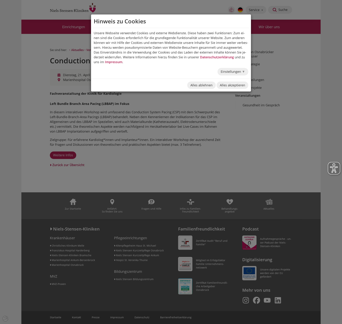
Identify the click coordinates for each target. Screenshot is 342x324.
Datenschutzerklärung (217, 57)
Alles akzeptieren (232, 85)
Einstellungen (231, 71)
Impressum (113, 62)
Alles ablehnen (201, 85)
